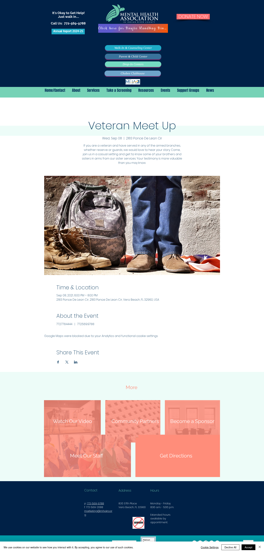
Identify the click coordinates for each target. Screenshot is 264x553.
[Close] (260, 547)
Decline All (230, 547)
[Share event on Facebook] (58, 362)
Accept (248, 547)
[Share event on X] (67, 362)
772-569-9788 (75, 23)
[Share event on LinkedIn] (75, 362)
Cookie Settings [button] (210, 547)
